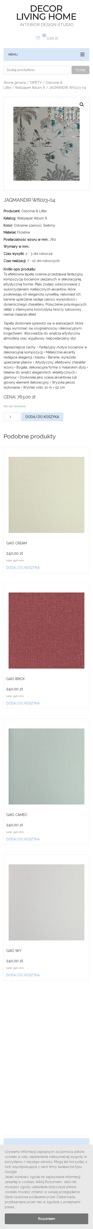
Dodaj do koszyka (42, 417)
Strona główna (15, 82)
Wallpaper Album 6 (30, 87)
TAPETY (36, 82)
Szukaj (80, 70)
